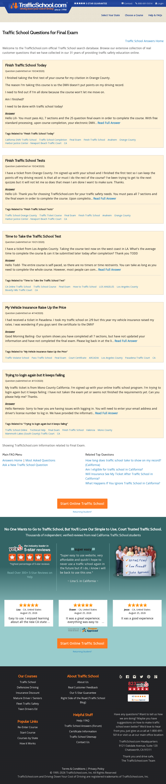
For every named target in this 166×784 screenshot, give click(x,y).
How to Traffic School (84, 286)
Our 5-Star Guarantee (83, 693)
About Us (83, 682)
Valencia (90, 430)
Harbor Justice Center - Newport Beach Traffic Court (33, 143)
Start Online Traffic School (82, 503)
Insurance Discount (27, 693)
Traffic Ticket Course (50, 215)
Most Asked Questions (40, 460)
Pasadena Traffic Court (137, 357)
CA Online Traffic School (18, 286)
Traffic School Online (16, 430)
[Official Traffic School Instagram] (134, 677)
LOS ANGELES (106, 286)
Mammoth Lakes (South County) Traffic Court (29, 433)
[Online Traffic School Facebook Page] (127, 677)
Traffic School (28, 682)
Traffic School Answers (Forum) (83, 726)
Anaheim (112, 139)
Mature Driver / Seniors (27, 698)
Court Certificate (77, 357)
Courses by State (28, 738)
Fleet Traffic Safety (27, 703)
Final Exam (75, 139)
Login (160, 3)
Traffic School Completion (53, 139)
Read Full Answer (109, 123)
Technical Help (38, 430)
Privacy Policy (96, 769)
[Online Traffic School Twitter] (141, 677)
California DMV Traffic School (20, 139)
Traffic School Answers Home (144, 41)
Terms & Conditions (74, 769)
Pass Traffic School (42, 357)
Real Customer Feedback (83, 687)
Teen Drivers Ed (27, 709)
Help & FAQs (155, 15)
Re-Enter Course (28, 727)
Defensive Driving (28, 687)
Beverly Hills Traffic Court (18, 290)
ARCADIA (94, 357)
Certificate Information (83, 731)
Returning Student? (82, 511)
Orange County (127, 139)
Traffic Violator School (17, 357)
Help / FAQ (83, 720)
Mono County (105, 430)
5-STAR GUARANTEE (96, 3)
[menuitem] (110, 15)
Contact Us (82, 742)
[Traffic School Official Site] (38, 7)
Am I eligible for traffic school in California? (114, 469)
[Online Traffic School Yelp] (120, 677)
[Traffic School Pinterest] (148, 677)
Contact (128, 3)
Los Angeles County (127, 286)
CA (65, 143)
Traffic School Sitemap (83, 737)
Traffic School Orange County (21, 215)
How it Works (28, 743)
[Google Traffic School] (155, 677)
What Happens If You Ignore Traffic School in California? (122, 483)
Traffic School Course (44, 286)
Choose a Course (134, 15)
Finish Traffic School (94, 139)
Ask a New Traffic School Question (25, 465)
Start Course (27, 732)
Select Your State (110, 15)
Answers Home (12, 460)
